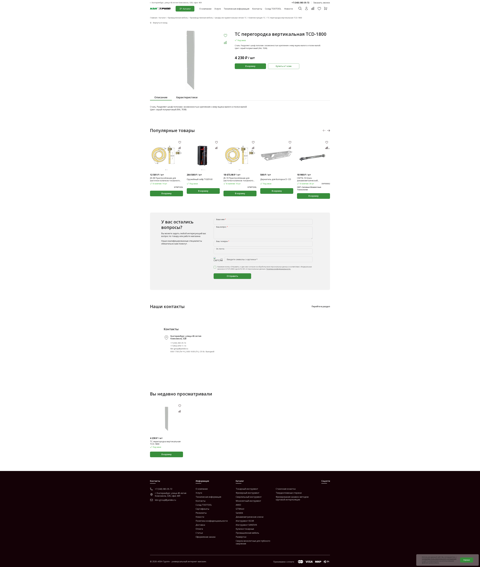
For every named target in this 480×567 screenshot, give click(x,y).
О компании (205, 8)
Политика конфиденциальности (212, 520)
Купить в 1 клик (284, 66)
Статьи (199, 532)
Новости (288, 8)
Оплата (199, 528)
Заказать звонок (321, 2)
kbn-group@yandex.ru (179, 348)
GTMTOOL (178, 187)
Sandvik (239, 512)
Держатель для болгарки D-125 (275, 179)
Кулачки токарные (245, 528)
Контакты (257, 8)
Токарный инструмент (247, 488)
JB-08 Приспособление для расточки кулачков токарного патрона (165, 179)
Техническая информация (236, 8)
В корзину (250, 66)
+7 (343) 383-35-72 (300, 2)
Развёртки (241, 536)
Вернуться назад (160, 23)
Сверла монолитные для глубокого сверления (253, 542)
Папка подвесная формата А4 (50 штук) (350, 179)
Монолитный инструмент (248, 500)
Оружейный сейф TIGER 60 (199, 179)
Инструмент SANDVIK (246, 524)
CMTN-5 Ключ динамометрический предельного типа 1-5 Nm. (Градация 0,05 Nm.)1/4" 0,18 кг (422, 179)
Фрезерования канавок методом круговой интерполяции (292, 498)
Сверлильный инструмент (249, 496)
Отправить (232, 276)
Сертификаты (202, 508)
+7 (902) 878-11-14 (178, 346)
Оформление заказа (205, 536)
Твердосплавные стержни (289, 492)
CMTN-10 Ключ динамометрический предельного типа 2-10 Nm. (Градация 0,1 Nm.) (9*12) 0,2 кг (312, 179)
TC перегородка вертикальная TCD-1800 (165, 442)
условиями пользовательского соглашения (439, 559)
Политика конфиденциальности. (278, 269)
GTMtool (240, 508)
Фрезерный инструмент (247, 492)
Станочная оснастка (286, 488)
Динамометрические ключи (249, 516)
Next (328, 130)
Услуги (217, 8)
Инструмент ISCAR (245, 520)
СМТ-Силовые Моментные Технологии (309, 188)
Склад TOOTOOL (273, 8)
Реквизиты (201, 512)
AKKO (238, 504)
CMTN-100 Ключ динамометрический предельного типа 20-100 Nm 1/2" (385, 179)
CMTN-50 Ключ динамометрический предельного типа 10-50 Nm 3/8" (460, 179)
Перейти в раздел (321, 306)
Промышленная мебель (247, 532)
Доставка (200, 524)
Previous (324, 130)
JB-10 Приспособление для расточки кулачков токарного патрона (238, 179)
